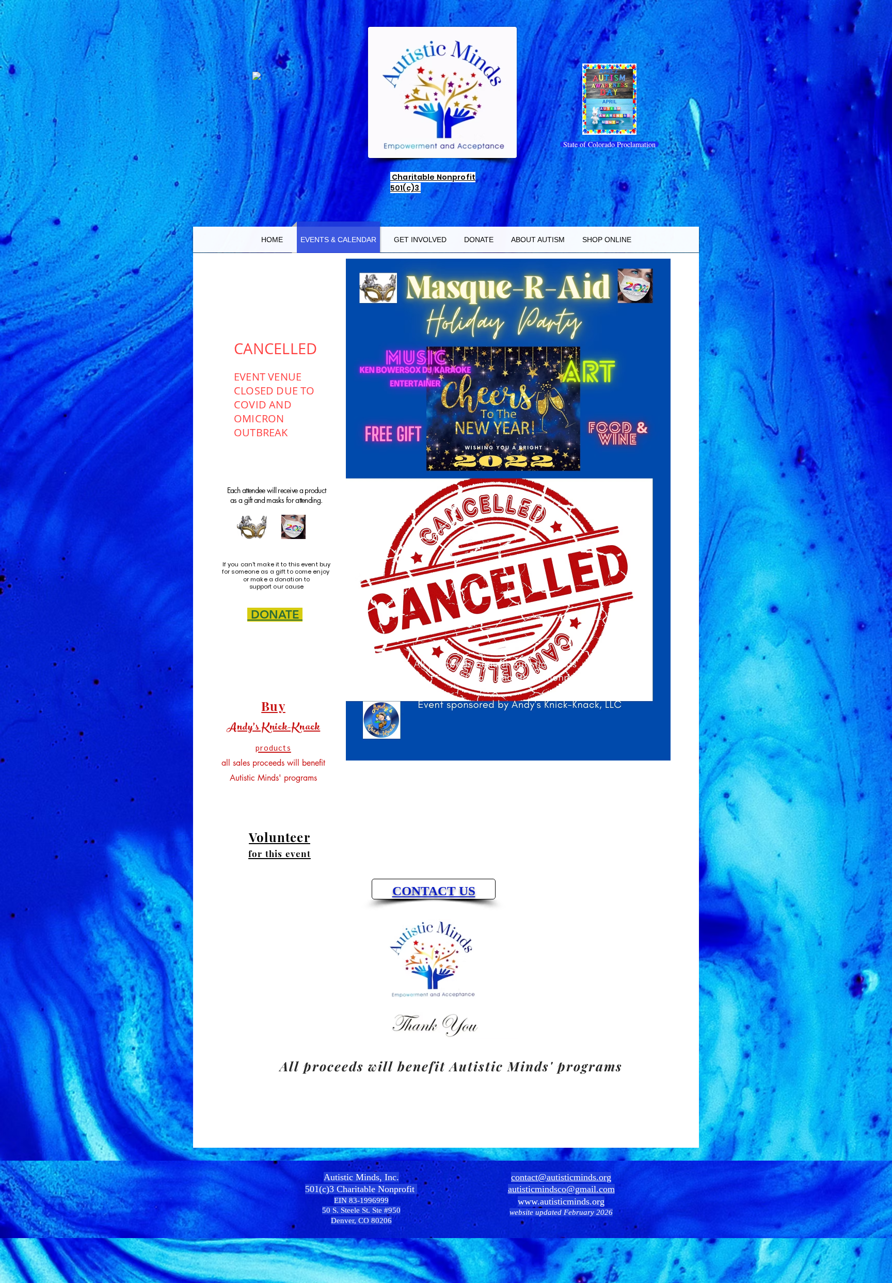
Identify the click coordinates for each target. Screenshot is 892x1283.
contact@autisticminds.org (561, 1177)
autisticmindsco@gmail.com (561, 1189)
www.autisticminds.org (561, 1201)
